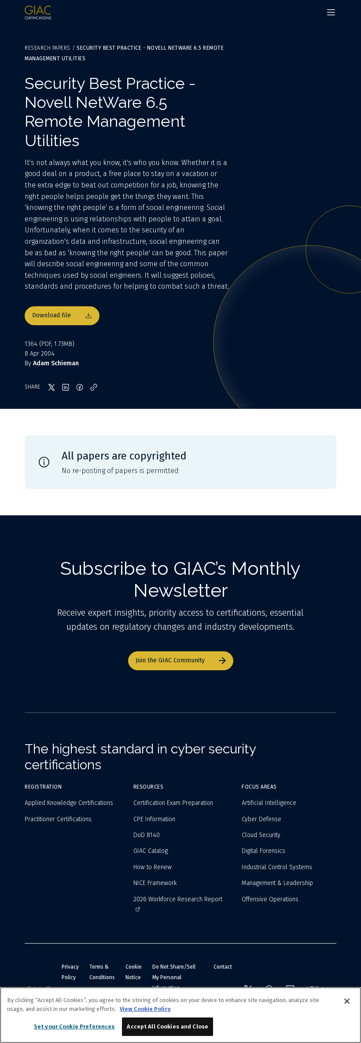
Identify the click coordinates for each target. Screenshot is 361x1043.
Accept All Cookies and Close (167, 1026)
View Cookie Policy (145, 1009)
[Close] (347, 1001)
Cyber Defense (261, 819)
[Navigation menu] (331, 12)
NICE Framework (155, 883)
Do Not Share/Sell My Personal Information (173, 977)
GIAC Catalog (150, 851)
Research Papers (47, 48)
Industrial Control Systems (277, 867)
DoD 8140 (146, 835)
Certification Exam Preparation (173, 803)
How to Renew (152, 867)
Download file (51, 315)
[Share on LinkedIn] (65, 387)
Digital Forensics (263, 851)
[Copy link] (93, 387)
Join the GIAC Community (170, 660)
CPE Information (154, 819)
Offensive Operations (270, 899)
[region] (180, 1015)
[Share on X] (51, 387)
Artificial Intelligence (269, 803)
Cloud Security (261, 835)
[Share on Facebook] (79, 387)
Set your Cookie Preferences (74, 1026)
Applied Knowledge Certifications (69, 803)
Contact (223, 967)
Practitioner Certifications (58, 819)
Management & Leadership (277, 883)
